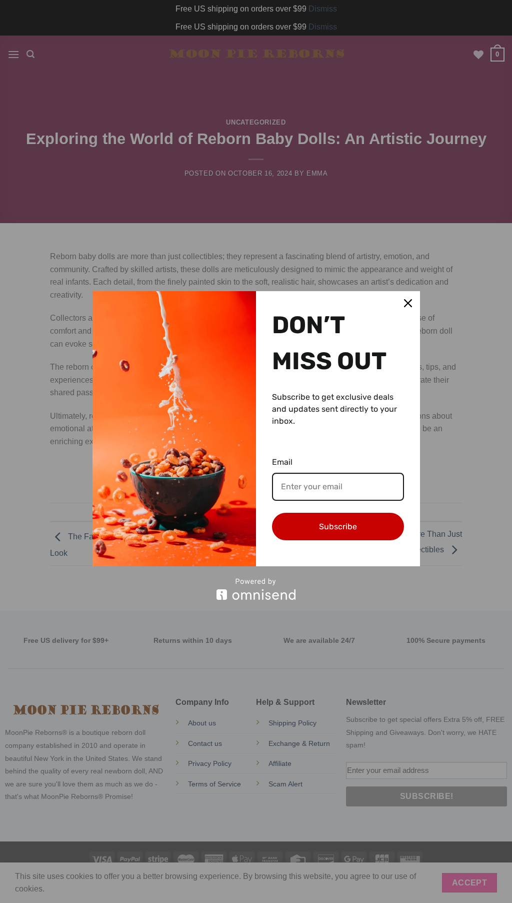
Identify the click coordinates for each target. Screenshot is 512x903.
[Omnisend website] (256, 589)
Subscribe (338, 526)
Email (282, 462)
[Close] (408, 303)
